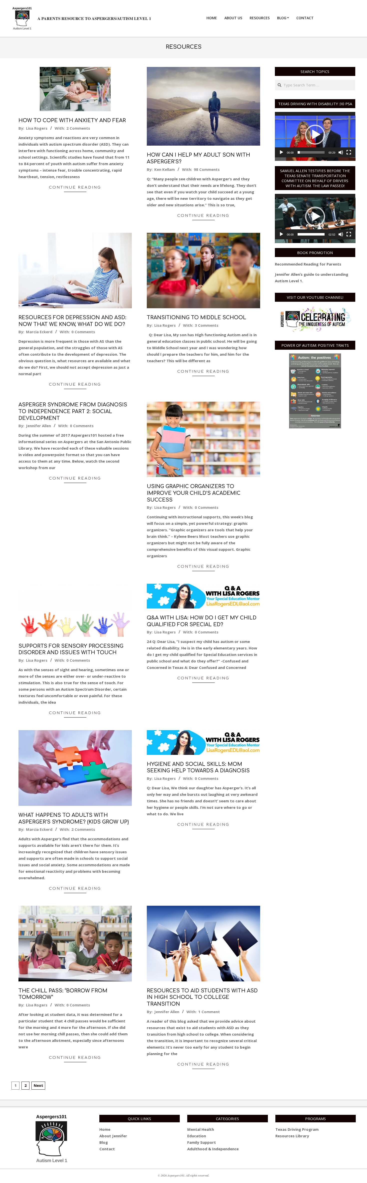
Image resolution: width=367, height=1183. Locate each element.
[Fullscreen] (348, 152)
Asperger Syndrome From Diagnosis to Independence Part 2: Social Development (72, 411)
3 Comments (206, 325)
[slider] (311, 152)
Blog (103, 1142)
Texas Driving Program (297, 1129)
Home (104, 1129)
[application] (315, 134)
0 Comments (83, 331)
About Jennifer (113, 1135)
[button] (315, 135)
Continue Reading (75, 187)
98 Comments (207, 169)
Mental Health (200, 1129)
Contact (107, 1148)
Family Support (201, 1142)
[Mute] (340, 152)
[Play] (281, 152)
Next (38, 1085)
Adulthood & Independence (213, 1148)
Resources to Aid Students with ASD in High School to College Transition (202, 997)
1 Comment (209, 1011)
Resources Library (292, 1135)
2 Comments (78, 128)
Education (196, 1135)
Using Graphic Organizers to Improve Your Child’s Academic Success (193, 493)
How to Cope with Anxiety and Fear (72, 120)
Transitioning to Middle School (196, 317)
